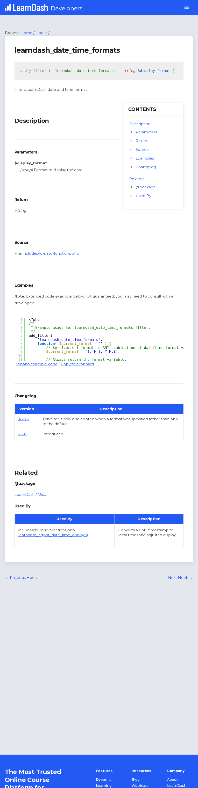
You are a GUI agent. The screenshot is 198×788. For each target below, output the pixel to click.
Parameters (146, 132)
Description (139, 124)
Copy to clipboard (77, 364)
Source (142, 149)
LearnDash (24, 494)
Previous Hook (21, 577)
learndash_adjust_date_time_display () (53, 535)
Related (136, 178)
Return (142, 140)
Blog (136, 779)
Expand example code (36, 364)
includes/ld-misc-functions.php (51, 253)
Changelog (146, 167)
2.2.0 (22, 434)
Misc (42, 494)
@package (146, 187)
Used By (143, 195)
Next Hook (180, 577)
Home (26, 33)
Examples (145, 158)
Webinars (140, 785)
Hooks (41, 33)
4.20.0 (23, 419)
